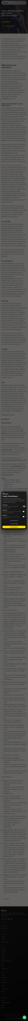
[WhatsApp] (24, 1017)
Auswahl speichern (14, 520)
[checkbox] (24, 511)
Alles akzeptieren (14, 527)
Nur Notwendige (14, 523)
